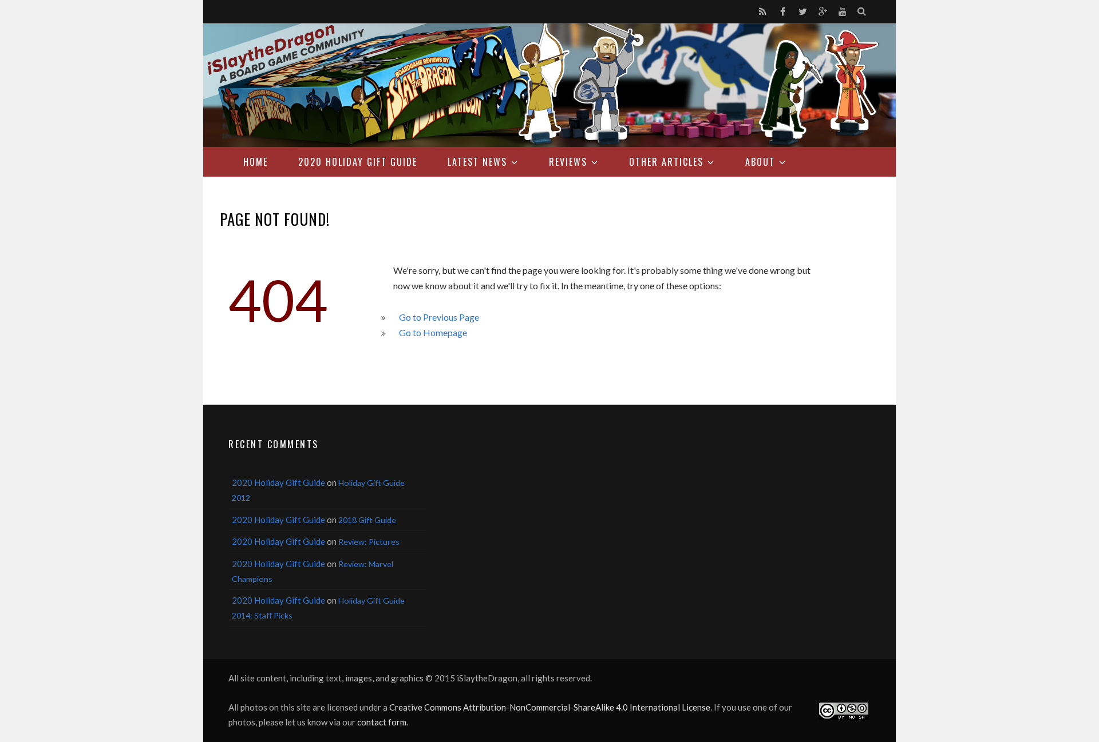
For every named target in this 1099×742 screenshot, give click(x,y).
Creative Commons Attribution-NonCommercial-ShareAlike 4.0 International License (549, 707)
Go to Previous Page (439, 317)
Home (255, 162)
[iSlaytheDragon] (549, 85)
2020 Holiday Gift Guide (357, 162)
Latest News (477, 162)
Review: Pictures (369, 541)
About (760, 162)
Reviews (568, 162)
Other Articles (666, 162)
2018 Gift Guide (367, 520)
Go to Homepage (433, 332)
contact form (381, 722)
